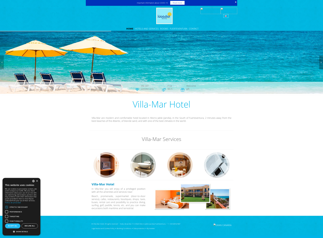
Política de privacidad (13, 203)
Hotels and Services (147, 28)
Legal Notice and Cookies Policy (103, 228)
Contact (193, 28)
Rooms (164, 28)
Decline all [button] (30, 226)
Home (129, 28)
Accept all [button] (12, 226)
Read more (177, 3)
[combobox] (33, 181)
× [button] (37, 181)
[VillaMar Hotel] (164, 15)
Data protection (139, 228)
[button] (21, 231)
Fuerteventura (178, 28)
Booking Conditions (124, 228)
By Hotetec (151, 228)
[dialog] (21, 206)
